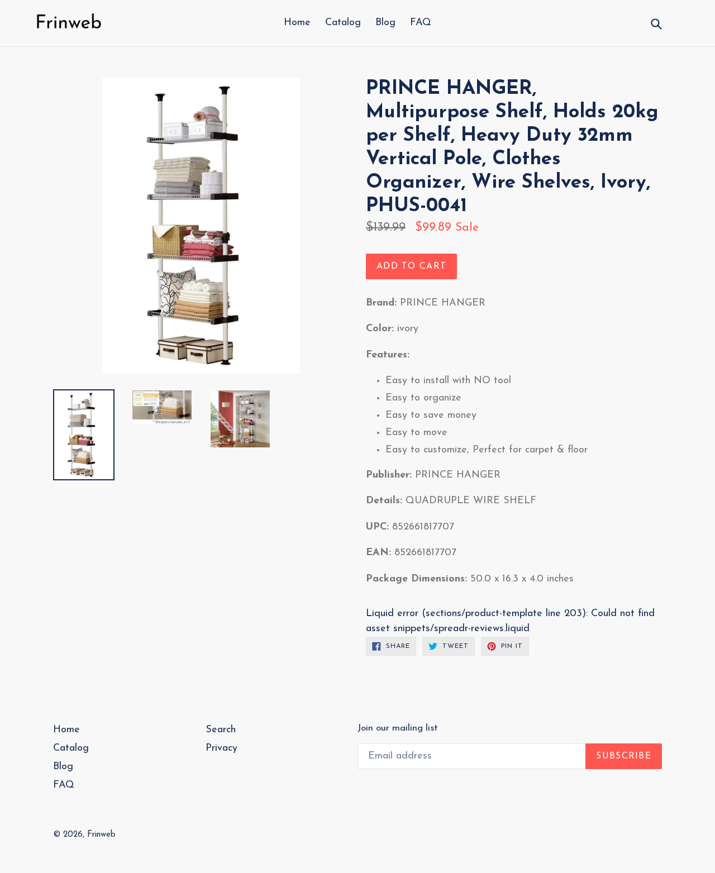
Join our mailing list (398, 728)
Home (297, 23)
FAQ (420, 23)
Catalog (343, 23)
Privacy (221, 748)
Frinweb (101, 835)
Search (221, 730)
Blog (385, 23)
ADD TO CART (411, 266)
